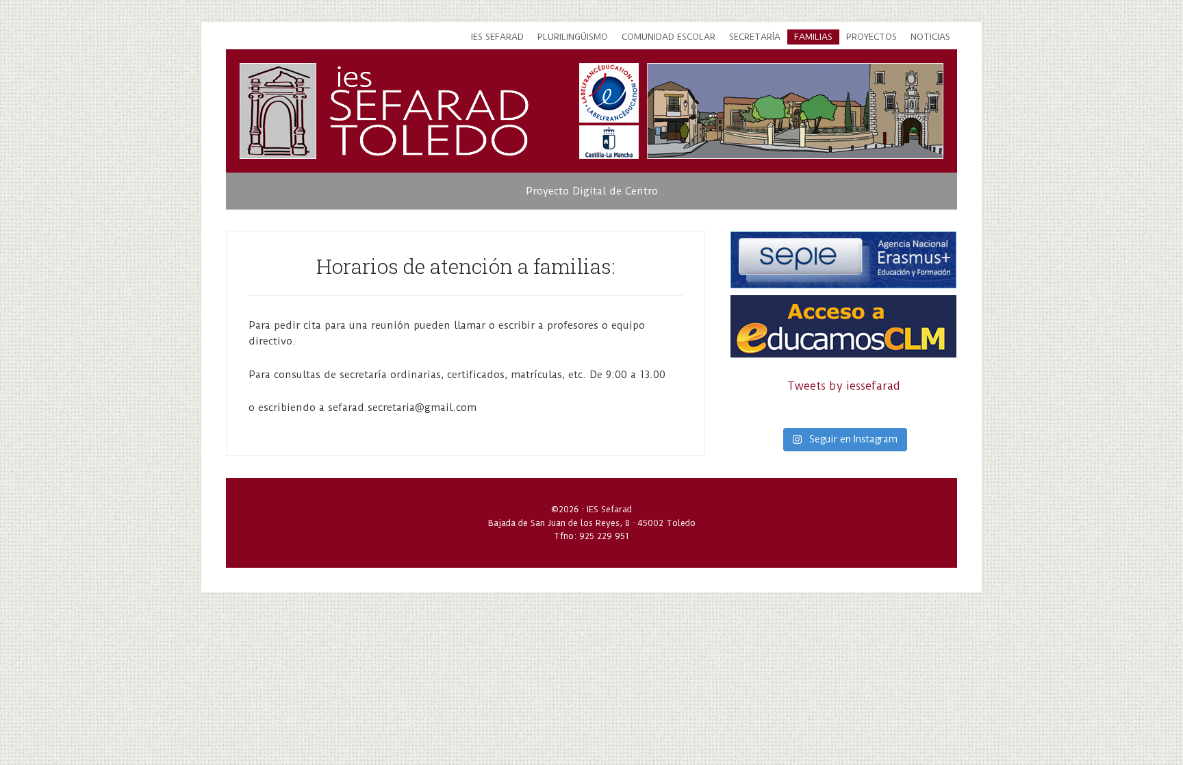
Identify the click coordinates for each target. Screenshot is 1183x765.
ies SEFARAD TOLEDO (430, 111)
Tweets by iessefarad (843, 385)
